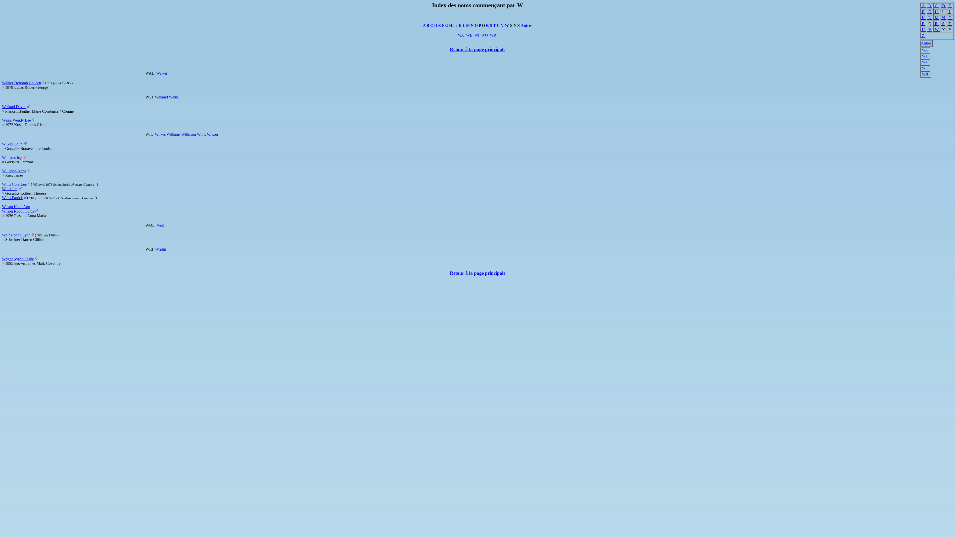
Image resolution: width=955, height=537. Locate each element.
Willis (201, 134)
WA (925, 50)
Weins (174, 97)
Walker (161, 73)
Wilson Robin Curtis (18, 211)
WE (925, 56)
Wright (160, 249)
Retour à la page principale (477, 49)
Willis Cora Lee (14, 184)
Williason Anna (14, 171)
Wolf (160, 225)
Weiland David (14, 107)
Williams (173, 134)
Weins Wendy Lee (16, 120)
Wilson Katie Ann (16, 207)
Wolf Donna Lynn (16, 235)
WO (925, 68)
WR (925, 74)
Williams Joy (12, 157)
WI (924, 62)
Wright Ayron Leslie (18, 259)
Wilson (212, 134)
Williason (188, 134)
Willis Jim (9, 189)
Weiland (161, 97)
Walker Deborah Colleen (21, 83)
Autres (926, 43)
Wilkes (160, 134)
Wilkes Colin (12, 144)
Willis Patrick (12, 198)
